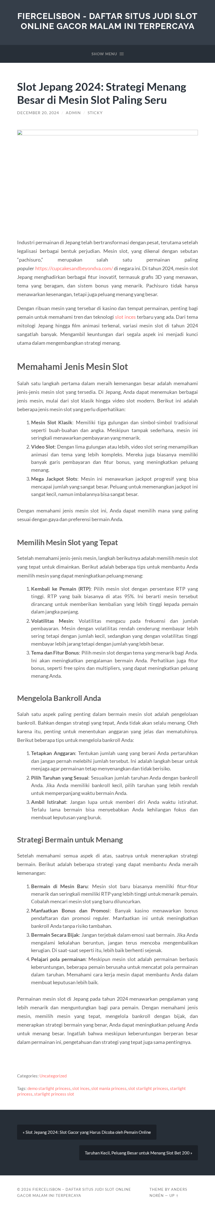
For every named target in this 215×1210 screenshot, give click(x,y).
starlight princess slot (54, 1093)
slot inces (125, 317)
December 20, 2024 (38, 113)
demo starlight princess (49, 1088)
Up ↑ (174, 1195)
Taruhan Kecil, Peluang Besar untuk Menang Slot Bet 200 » (138, 1152)
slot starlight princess (148, 1088)
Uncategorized (53, 1075)
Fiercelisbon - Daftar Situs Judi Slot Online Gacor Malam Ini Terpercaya (107, 21)
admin (73, 113)
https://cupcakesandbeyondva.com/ (74, 268)
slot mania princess (109, 1088)
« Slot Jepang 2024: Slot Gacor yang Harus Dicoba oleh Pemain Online (87, 1132)
